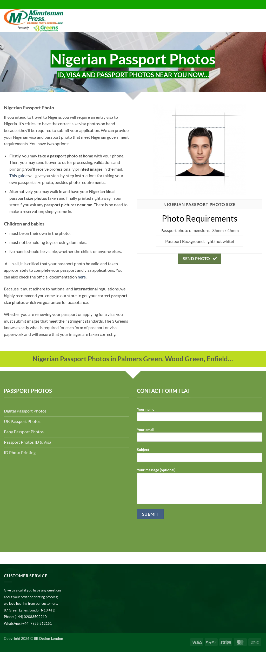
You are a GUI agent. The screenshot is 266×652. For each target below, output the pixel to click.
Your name (145, 409)
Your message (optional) (156, 470)
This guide (18, 175)
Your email (145, 429)
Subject (143, 449)
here (82, 276)
